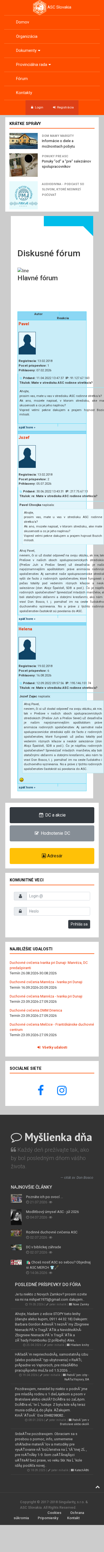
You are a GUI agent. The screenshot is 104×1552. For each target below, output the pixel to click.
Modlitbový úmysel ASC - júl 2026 (52, 1212)
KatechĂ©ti (81, 1470)
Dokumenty (26, 50)
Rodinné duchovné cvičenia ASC (51, 1232)
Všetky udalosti (54, 1047)
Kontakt (73, 1518)
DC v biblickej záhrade (43, 1247)
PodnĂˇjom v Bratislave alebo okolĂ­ (74, 1422)
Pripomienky (48, 1518)
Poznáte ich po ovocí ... (44, 1197)
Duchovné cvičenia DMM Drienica (36, 1010)
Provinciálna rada (31, 64)
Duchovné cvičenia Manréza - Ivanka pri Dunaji (46, 982)
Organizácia (26, 36)
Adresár (54, 855)
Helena (25, 629)
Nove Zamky (80, 1304)
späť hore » (27, 427)
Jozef (24, 437)
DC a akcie (55, 815)
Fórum (22, 78)
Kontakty (24, 92)
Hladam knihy (79, 1345)
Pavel (24, 324)
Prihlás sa (79, 924)
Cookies (54, 1513)
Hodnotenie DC (55, 833)
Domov (22, 22)
